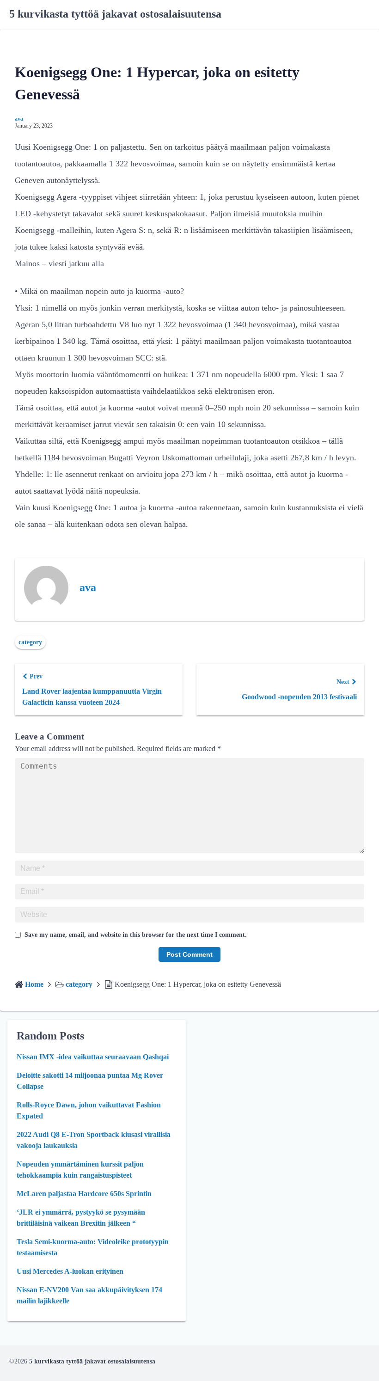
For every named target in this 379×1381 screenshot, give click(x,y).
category (30, 642)
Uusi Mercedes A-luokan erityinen (70, 1271)
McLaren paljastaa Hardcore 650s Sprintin (84, 1194)
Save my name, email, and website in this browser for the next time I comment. (135, 934)
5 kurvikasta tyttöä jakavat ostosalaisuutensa (115, 14)
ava (19, 119)
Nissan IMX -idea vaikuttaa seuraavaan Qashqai (93, 1057)
